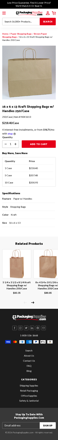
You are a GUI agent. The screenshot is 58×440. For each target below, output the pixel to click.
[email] (43, 328)
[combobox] (21, 21)
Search (48, 21)
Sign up (47, 425)
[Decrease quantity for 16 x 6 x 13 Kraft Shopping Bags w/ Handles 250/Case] (4, 144)
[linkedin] (32, 328)
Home (5, 33)
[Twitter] (26, 328)
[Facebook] (14, 328)
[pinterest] (38, 328)
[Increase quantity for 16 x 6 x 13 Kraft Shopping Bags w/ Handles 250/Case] (16, 144)
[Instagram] (20, 328)
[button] (4, 13)
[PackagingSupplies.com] (29, 12)
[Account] (48, 13)
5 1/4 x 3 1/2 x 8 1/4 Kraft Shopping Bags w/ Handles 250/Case (17, 285)
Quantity (7, 137)
